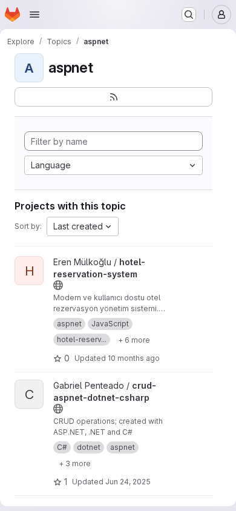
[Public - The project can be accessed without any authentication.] (58, 285)
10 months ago (134, 358)
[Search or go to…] (189, 14)
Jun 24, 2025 (128, 481)
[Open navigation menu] (34, 14)
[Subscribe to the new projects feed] (113, 97)
